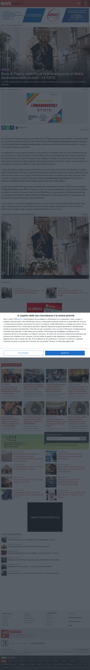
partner (20, 319)
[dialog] (45, 335)
